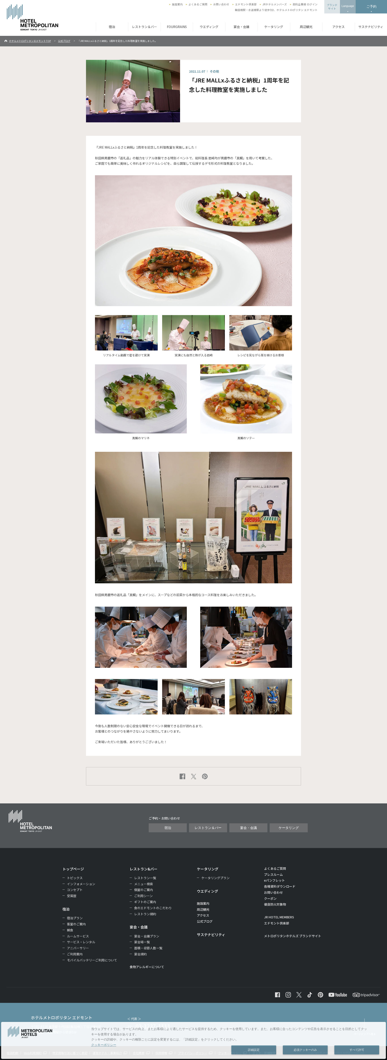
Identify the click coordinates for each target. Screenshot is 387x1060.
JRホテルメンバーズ (274, 4)
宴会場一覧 (142, 942)
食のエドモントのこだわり (153, 908)
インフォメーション (81, 884)
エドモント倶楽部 (246, 4)
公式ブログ (64, 41)
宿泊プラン (75, 918)
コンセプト (75, 889)
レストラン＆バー (144, 26)
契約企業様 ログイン (305, 4)
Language (348, 6)
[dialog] (193, 1040)
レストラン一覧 (145, 878)
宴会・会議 (241, 26)
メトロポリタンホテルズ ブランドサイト (292, 936)
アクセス (338, 26)
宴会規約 (140, 954)
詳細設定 (254, 1049)
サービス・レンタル (81, 942)
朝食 (70, 930)
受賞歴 (71, 895)
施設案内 (177, 4)
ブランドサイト (332, 6)
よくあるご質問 (198, 4)
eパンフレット (274, 880)
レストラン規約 (145, 914)
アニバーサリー (78, 948)
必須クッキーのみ (305, 1049)
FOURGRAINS (177, 26)
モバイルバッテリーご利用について (92, 960)
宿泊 (112, 26)
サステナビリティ (211, 934)
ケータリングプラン (215, 878)
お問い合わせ (221, 4)
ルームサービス (78, 936)
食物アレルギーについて (147, 967)
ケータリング (273, 26)
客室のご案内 (76, 924)
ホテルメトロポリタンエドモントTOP (30, 41)
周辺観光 (306, 26)
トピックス (75, 878)
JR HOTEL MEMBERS (279, 917)
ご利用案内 (75, 954)
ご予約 (371, 6)
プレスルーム (273, 874)
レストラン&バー (143, 869)
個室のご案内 (143, 889)
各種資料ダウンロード (279, 886)
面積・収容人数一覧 (148, 948)
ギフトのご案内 (145, 902)
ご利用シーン (143, 895)
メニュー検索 (143, 884)
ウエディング (209, 26)
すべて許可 (357, 1049)
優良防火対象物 (275, 904)
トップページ (73, 869)
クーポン (270, 898)
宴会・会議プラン (146, 936)
